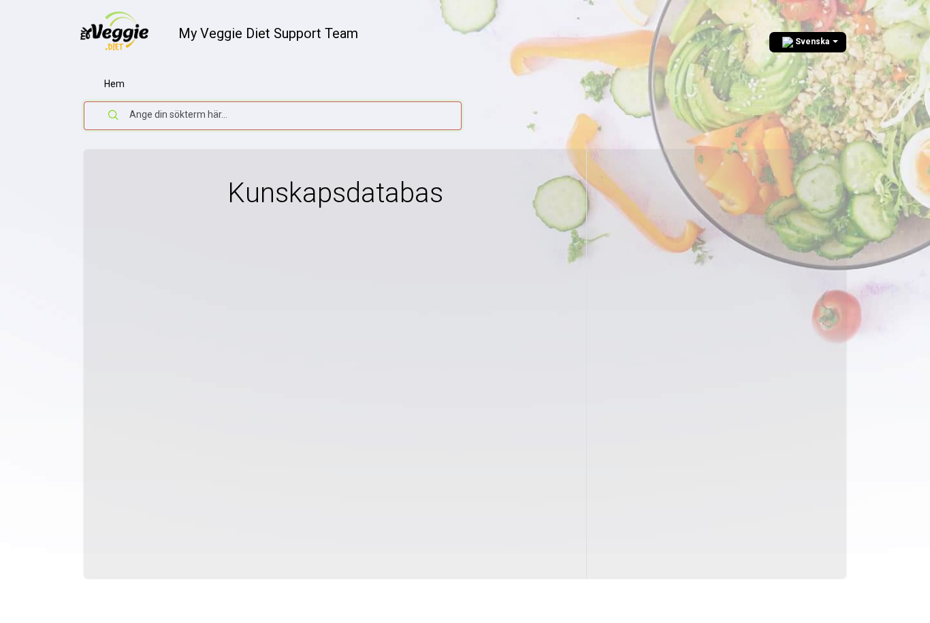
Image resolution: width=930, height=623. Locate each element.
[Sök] (113, 115)
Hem (114, 83)
